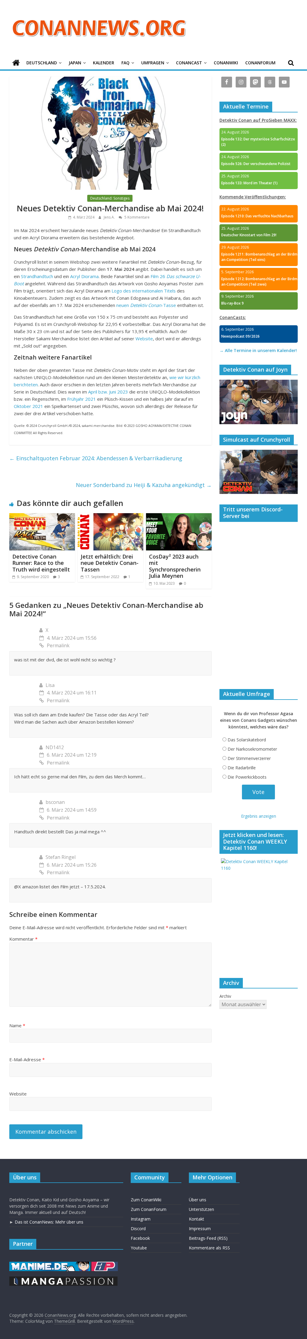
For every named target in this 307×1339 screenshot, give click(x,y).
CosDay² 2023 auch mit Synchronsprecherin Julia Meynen (175, 566)
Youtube (139, 1248)
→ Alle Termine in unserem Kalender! (258, 350)
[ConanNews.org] (16, 63)
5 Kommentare (137, 217)
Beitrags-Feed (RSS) (208, 1238)
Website (144, 339)
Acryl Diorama (84, 276)
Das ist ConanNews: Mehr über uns (49, 1222)
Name (17, 1025)
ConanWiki (226, 63)
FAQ (125, 63)
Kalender (103, 63)
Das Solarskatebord (247, 740)
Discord (138, 1228)
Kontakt (196, 1219)
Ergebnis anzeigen (258, 816)
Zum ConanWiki (146, 1200)
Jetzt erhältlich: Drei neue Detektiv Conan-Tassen (110, 563)
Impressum (200, 1228)
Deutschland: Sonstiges (110, 198)
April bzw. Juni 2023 (108, 392)
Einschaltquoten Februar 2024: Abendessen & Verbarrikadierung (95, 458)
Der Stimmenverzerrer (249, 758)
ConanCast (189, 63)
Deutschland (41, 63)
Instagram (141, 1219)
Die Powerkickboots (247, 777)
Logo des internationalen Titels (144, 291)
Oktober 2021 (28, 406)
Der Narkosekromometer (252, 749)
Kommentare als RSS (209, 1248)
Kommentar (23, 939)
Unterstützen (201, 1209)
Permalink (58, 645)
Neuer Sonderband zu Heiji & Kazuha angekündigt (144, 485)
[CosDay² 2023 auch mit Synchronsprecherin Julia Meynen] (179, 516)
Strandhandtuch (37, 276)
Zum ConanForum (148, 1209)
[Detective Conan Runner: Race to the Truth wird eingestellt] (42, 516)
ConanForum (260, 63)
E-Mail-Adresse (27, 1059)
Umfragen (152, 63)
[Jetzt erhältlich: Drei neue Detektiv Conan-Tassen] (111, 516)
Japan (75, 63)
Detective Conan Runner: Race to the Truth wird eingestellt (41, 563)
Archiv (225, 996)
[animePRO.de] (104, 1264)
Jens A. (110, 217)
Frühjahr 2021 (81, 399)
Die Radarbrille (242, 768)
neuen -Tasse (146, 305)
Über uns (197, 1200)
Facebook (140, 1238)
